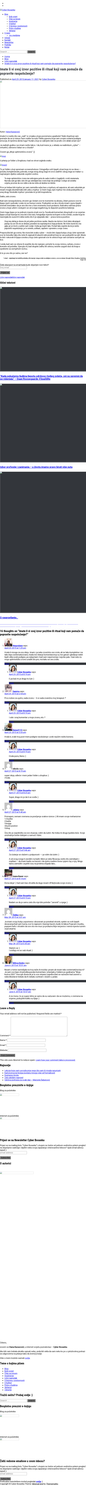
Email (3, 1045)
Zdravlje (8, 1390)
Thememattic (52, 1484)
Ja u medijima (14, 35)
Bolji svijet (13, 16)
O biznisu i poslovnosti (18, 26)
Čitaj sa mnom (14, 19)
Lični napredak (6, 277)
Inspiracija (13, 21)
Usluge (7, 38)
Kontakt (7, 40)
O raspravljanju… (9, 617)
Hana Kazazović (13, 132)
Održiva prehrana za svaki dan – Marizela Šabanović (27, 1080)
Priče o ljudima (15, 28)
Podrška (7, 45)
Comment (5, 1035)
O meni (7, 33)
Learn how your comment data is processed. (55, 1060)
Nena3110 (17, 730)
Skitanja (12, 31)
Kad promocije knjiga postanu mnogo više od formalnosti (29, 1073)
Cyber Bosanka (48, 79)
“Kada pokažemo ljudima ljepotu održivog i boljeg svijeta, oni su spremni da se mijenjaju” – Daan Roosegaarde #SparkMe (41, 377)
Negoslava (18, 645)
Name (3, 1040)
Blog (6, 14)
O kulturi (12, 23)
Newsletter (9, 42)
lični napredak (19, 277)
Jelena (16, 810)
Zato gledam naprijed (13, 1077)
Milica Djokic (19, 963)
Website (3, 1050)
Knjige (6, 47)
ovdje (27, 1358)
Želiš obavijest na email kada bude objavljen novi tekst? (24, 265)
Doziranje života (11, 1075)
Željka (15, 915)
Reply (6, 664)
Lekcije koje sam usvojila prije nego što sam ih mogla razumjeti (32, 1070)
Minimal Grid (37, 1484)
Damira (16, 691)
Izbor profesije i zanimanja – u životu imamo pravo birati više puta (36, 467)
